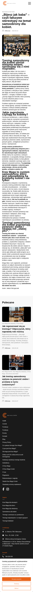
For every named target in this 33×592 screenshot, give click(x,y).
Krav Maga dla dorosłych (9, 502)
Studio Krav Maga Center (10, 481)
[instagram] (8, 490)
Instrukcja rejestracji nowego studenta (13, 460)
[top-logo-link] (9, 3)
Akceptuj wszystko (16, 579)
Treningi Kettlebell (7, 521)
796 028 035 (9, 556)
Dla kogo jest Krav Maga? (10, 451)
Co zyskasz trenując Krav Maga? (12, 445)
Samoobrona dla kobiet (8, 11)
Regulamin (5, 475)
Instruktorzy (5, 463)
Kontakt (4, 436)
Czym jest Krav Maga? (9, 448)
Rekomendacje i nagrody (10, 478)
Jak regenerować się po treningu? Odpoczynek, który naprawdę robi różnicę (16, 329)
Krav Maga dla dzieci (8, 505)
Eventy (4, 433)
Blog (3, 439)
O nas (4, 472)
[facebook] (4, 490)
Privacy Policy (6, 442)
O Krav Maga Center (8, 469)
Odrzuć (16, 588)
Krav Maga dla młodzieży (8, 323)
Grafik (4, 421)
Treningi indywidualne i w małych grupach (15, 518)
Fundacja (5, 427)
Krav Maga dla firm (7, 371)
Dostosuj (16, 583)
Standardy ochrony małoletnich (11, 484)
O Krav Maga (19, 323)
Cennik (4, 424)
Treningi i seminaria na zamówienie (13, 514)
